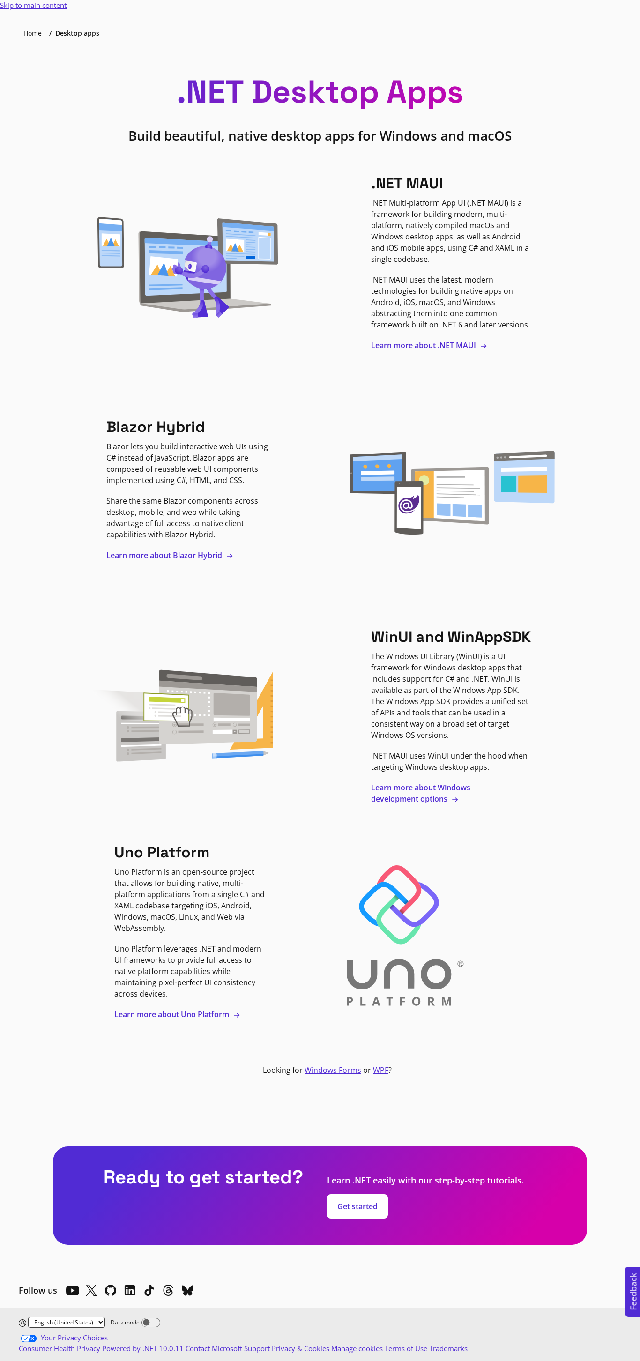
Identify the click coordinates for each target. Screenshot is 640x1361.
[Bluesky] (187, 1290)
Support (257, 1348)
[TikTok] (149, 1290)
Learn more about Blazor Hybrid (165, 555)
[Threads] (168, 1290)
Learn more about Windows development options (420, 793)
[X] (91, 1290)
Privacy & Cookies (300, 1348)
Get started (357, 1206)
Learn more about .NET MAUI (424, 345)
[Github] (111, 1290)
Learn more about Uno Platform (172, 1014)
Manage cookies (357, 1348)
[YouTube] (72, 1290)
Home (32, 33)
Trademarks (448, 1348)
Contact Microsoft (214, 1348)
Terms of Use (406, 1348)
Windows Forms (333, 1070)
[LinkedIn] (130, 1290)
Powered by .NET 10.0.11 (143, 1348)
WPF (380, 1070)
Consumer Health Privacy (59, 1348)
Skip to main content (33, 5)
